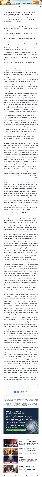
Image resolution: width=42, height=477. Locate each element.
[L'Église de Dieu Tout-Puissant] (21, 7)
